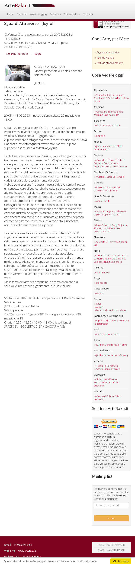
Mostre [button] (54, 14)
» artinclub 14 (102, 201)
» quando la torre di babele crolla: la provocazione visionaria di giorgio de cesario (110, 163)
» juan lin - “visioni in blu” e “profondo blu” (108, 148)
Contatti (88, 14)
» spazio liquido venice (107, 368)
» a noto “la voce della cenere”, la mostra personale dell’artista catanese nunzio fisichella (111, 258)
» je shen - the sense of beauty (111, 355)
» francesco (101, 282)
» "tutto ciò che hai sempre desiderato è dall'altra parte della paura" (111, 98)
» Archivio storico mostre (109, 63)
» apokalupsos (102, 272)
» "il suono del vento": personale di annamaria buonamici (106, 382)
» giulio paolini (102, 231)
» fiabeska (100, 135)
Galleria (22, 14)
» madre (99, 293)
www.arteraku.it (27, 550)
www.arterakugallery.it (28, 556)
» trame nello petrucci (106, 365)
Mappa (37, 53)
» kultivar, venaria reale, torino (111, 344)
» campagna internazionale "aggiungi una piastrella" (108, 113)
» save (98, 303)
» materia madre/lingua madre (111, 310)
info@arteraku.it (23, 544)
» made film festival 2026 (107, 125)
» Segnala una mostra (107, 52)
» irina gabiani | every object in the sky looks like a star (111, 226)
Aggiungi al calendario (17, 53)
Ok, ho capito (120, 561)
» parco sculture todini (107, 334)
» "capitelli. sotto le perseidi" (110, 176)
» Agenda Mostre (104, 57)
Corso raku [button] (71, 14)
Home (10, 14)
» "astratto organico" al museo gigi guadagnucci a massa (110, 213)
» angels (99, 307)
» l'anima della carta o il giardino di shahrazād (107, 189)
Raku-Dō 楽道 (38, 14)
